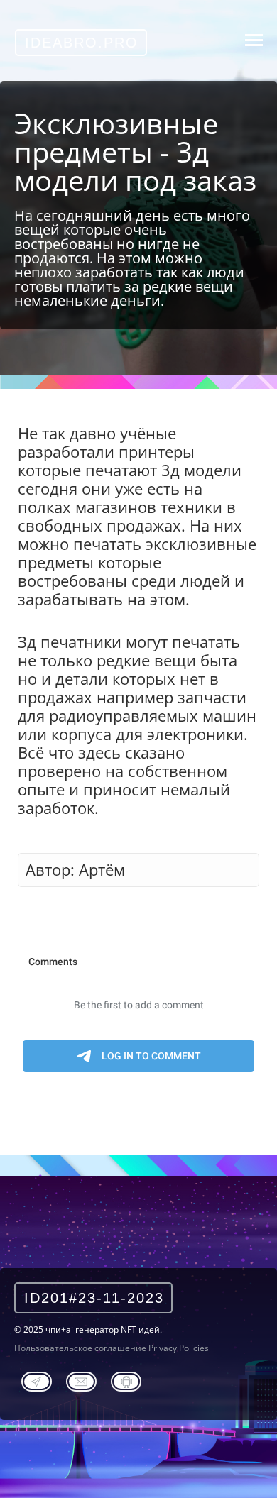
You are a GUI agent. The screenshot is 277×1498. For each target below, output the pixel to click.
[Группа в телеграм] (36, 1379)
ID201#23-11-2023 (94, 1298)
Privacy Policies (178, 1348)
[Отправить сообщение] (81, 1379)
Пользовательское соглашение (80, 1348)
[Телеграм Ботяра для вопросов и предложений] (126, 1379)
